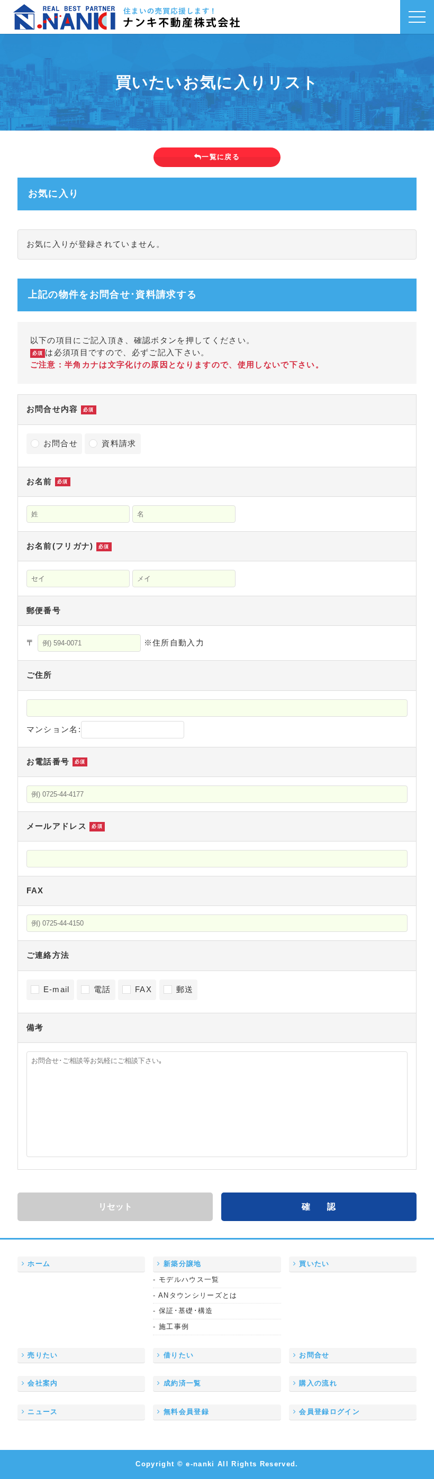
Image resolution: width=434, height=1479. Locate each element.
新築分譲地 (181, 1264)
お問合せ (313, 1355)
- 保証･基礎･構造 (183, 1311)
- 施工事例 (171, 1327)
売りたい (41, 1355)
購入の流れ (316, 1383)
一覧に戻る (221, 157)
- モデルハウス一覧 (186, 1280)
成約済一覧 (181, 1383)
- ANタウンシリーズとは (195, 1295)
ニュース (41, 1412)
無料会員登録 (185, 1412)
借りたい (177, 1355)
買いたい (313, 1264)
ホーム (37, 1264)
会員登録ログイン (328, 1412)
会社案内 (41, 1383)
